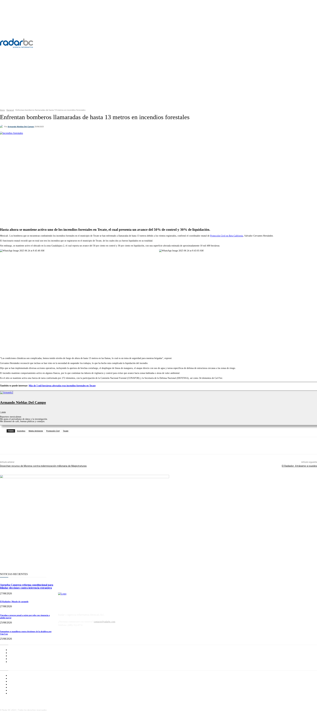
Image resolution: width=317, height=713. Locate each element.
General (10, 110)
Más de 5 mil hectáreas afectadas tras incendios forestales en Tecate (62, 385)
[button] (314, 33)
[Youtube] (287, 43)
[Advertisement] (158, 80)
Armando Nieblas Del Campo (21, 126)
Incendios (21, 431)
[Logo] (25, 43)
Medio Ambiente (36, 431)
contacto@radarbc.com (104, 621)
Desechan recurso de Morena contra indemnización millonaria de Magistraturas (43, 465)
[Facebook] (268, 43)
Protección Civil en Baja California (226, 236)
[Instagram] (275, 43)
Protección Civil (53, 431)
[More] (95, 216)
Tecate (65, 431)
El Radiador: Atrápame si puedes (299, 465)
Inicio (2, 110)
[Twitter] (281, 43)
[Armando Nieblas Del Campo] (2, 126)
